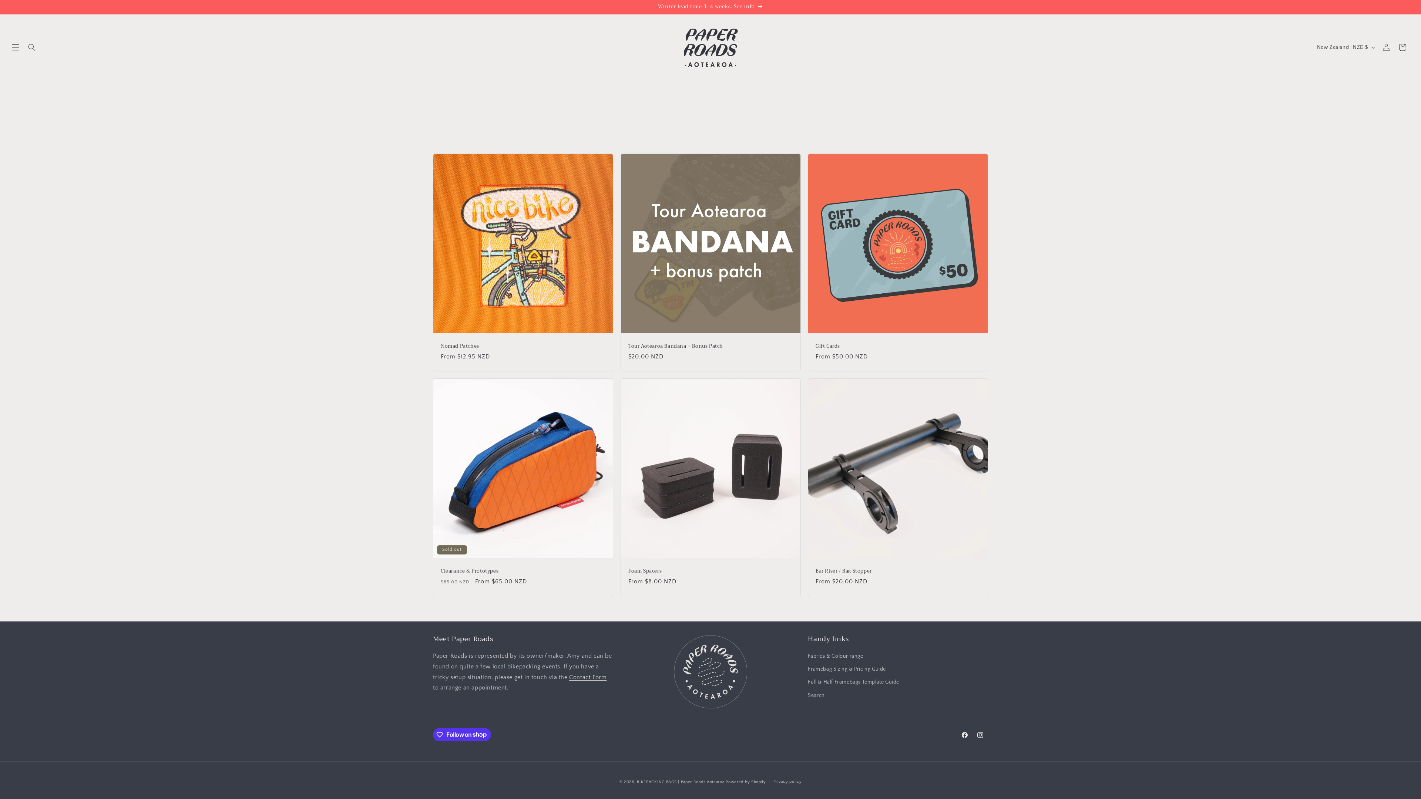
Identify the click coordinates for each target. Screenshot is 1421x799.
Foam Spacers (645, 571)
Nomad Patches (460, 346)
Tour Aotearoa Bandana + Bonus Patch (675, 346)
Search (816, 695)
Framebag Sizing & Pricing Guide (847, 669)
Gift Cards (828, 346)
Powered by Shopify (746, 782)
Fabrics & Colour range (835, 656)
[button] (15, 47)
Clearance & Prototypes (469, 571)
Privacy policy (787, 781)
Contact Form (588, 677)
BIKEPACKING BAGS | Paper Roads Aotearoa (680, 782)
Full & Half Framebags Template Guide (853, 682)
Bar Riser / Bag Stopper (844, 571)
